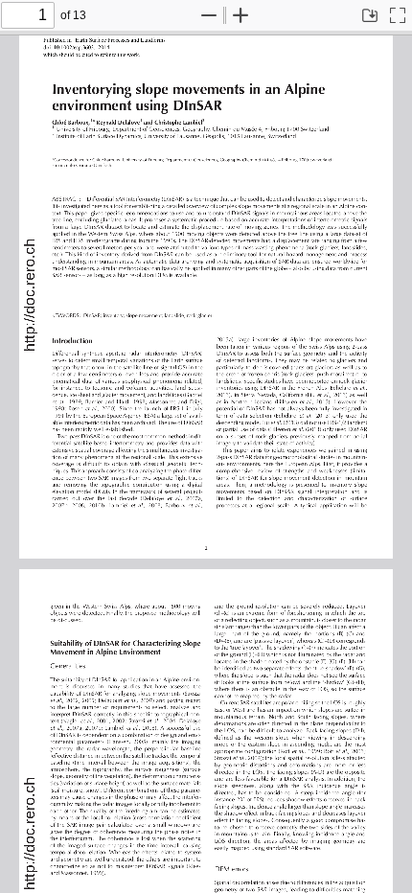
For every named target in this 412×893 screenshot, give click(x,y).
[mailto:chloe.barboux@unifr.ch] (86, 164)
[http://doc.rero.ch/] (29, 295)
